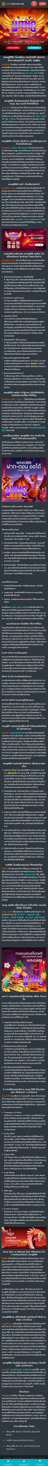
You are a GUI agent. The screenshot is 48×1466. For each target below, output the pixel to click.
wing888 (7, 1458)
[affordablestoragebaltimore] (13, 3)
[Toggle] (4, 1432)
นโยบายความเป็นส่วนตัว (20, 1458)
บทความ (41, 1458)
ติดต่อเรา (33, 1458)
